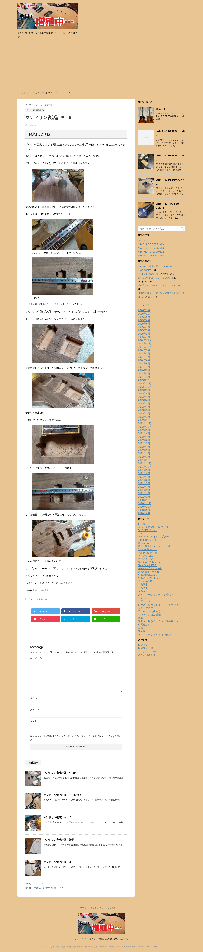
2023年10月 (145, 387)
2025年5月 (144, 323)
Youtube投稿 (145, 581)
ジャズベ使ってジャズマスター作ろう (159, 604)
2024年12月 (145, 340)
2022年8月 (144, 433)
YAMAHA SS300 (147, 575)
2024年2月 (144, 373)
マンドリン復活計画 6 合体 (61, 772)
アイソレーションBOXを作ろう (156, 594)
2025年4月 (144, 327)
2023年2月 (144, 413)
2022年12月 (145, 420)
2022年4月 (144, 446)
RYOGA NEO (145, 559)
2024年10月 (145, 347)
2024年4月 (144, 367)
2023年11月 (144, 383)
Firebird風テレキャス (150, 540)
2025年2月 (144, 333)
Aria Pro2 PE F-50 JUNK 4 (151, 244)
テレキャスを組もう (149, 611)
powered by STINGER (148, 947)
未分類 (142, 631)
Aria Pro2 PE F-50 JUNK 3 (151, 248)
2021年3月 (144, 490)
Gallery (24, 93)
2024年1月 (144, 377)
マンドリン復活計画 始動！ (60, 839)
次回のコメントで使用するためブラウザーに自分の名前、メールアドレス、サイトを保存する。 (75, 738)
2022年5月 (144, 443)
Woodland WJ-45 (148, 571)
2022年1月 (144, 456)
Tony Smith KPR (147, 565)
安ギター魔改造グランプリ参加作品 (158, 621)
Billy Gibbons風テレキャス (153, 527)
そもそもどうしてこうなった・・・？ (51, 93)
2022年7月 (144, 436)
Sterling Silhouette (149, 562)
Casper (142, 533)
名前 (33, 698)
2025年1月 (144, 337)
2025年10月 (145, 313)
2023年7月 (144, 397)
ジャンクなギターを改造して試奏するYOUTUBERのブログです (101, 939)
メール (35, 709)
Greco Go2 (144, 543)
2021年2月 (144, 493)
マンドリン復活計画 (37, 599)
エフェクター (145, 601)
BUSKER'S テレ (147, 530)
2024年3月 (144, 370)
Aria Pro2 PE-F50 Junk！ (152, 255)
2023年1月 (144, 417)
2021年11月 (144, 463)
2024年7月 (144, 357)
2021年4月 (144, 486)
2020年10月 (145, 506)
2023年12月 (145, 380)
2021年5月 (144, 483)
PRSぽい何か (146, 556)
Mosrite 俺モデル (147, 549)
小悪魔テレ (144, 624)
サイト (33, 721)
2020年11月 (144, 503)
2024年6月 (144, 360)
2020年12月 (145, 500)
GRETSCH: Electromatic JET (155, 546)
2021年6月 (144, 480)
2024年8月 (144, 353)
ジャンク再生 (145, 608)
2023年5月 (144, 403)
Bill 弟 (141, 523)
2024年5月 (144, 363)
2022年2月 (144, 453)
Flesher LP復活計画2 (148, 274)
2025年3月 (144, 330)
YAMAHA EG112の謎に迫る (49, 888)
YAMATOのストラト (149, 578)
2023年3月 (144, 410)
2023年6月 (144, 400)
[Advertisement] (101, 65)
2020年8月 (144, 513)
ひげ (179, 285)
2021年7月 (144, 476)
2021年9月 (144, 470)
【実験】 (143, 584)
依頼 (140, 618)
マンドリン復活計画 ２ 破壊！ (63, 795)
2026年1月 (144, 310)
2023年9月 (144, 390)
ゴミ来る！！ (41, 884)
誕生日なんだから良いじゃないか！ (156, 277)
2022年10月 (145, 427)
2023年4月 (144, 407)
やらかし (161, 109)
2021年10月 (145, 466)
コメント (36, 657)
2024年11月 (144, 343)
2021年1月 (144, 496)
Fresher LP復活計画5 (148, 266)
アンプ (142, 598)
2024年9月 (144, 350)
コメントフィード (148, 651)
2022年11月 (144, 423)
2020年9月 (144, 510)
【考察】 (143, 588)
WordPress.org (146, 654)
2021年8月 (144, 473)
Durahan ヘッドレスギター (153, 536)
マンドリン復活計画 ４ (58, 862)
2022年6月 (144, 440)
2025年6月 (144, 320)
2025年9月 (144, 317)
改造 (140, 628)
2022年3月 (144, 450)
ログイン (143, 644)
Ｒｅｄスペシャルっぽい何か (154, 634)
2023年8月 (144, 393)
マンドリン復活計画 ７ (59, 817)
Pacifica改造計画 (147, 552)
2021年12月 (145, 460)
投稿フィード (145, 648)
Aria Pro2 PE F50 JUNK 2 (151, 251)
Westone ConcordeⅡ (150, 568)
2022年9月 (144, 430)
